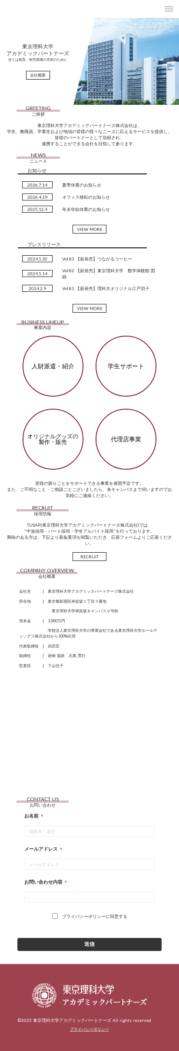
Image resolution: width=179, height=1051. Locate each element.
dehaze (169, 9)
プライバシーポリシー (89, 1029)
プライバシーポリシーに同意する (94, 916)
